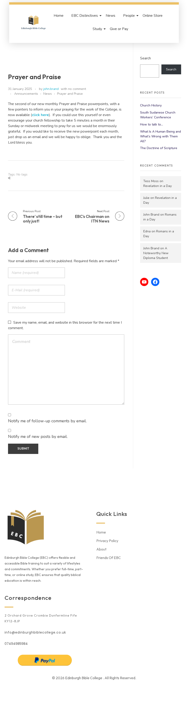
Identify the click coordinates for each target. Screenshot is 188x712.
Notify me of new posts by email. (38, 436)
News (110, 15)
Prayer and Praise (70, 94)
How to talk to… (151, 124)
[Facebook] (155, 282)
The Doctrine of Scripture (158, 148)
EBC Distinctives (84, 15)
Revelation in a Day (157, 186)
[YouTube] (144, 282)
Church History (151, 105)
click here (40, 114)
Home (59, 15)
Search (145, 58)
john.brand (51, 89)
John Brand (151, 214)
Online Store (153, 15)
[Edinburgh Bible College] (33, 22)
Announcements (26, 94)
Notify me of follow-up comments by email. (47, 421)
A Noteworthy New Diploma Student (156, 253)
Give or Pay (119, 28)
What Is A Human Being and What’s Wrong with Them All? (160, 136)
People (129, 15)
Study (97, 28)
